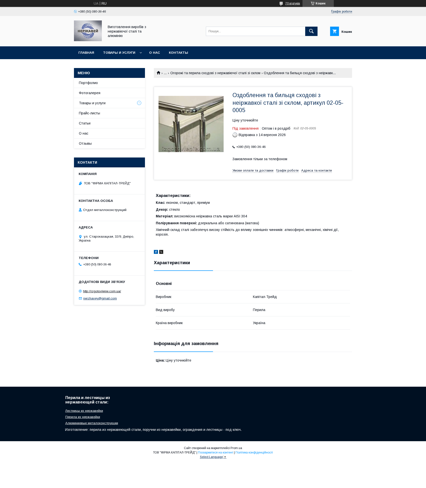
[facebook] (156, 253)
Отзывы (85, 143)
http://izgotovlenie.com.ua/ (102, 291)
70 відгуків (292, 3)
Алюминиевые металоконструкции (91, 423)
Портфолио (88, 83)
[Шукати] (311, 31)
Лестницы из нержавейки (84, 411)
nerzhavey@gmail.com (100, 298)
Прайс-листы (89, 113)
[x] (161, 253)
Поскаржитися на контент (215, 452)
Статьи (84, 123)
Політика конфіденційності (254, 452)
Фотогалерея (89, 93)
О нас (154, 52)
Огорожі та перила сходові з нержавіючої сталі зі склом (215, 73)
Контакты (178, 52)
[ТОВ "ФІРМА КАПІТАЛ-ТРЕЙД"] (88, 40)
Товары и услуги (119, 52)
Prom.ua (236, 448)
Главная (86, 52)
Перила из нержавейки (82, 417)
